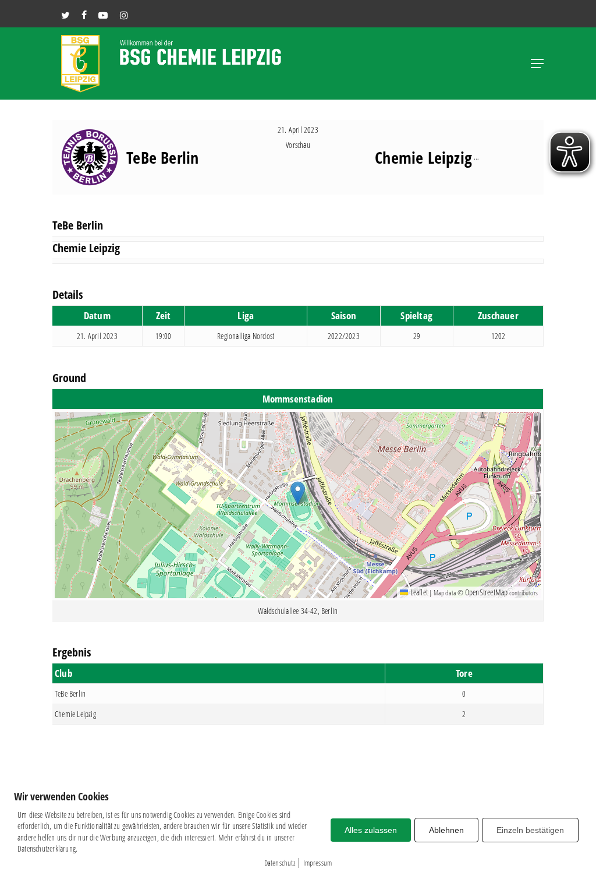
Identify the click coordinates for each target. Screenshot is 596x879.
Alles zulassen (371, 830)
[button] (537, 63)
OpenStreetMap (486, 592)
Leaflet (418, 592)
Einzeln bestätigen (530, 830)
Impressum (317, 862)
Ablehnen (446, 830)
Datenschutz (279, 862)
